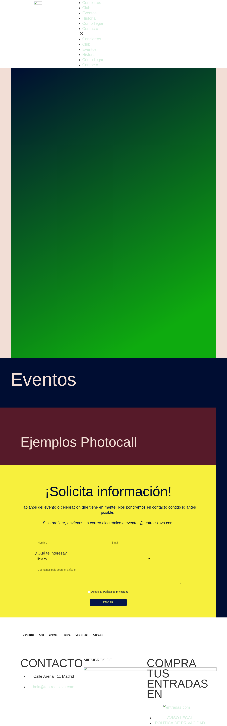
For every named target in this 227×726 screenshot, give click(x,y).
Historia (89, 18)
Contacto (90, 28)
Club (86, 7)
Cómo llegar (92, 23)
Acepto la (109, 591)
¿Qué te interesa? (51, 553)
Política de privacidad (115, 591)
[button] (113, 33)
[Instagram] (155, 4)
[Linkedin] (174, 4)
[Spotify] (184, 4)
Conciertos (91, 2)
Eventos (89, 13)
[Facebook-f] (165, 4)
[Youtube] (53, 649)
